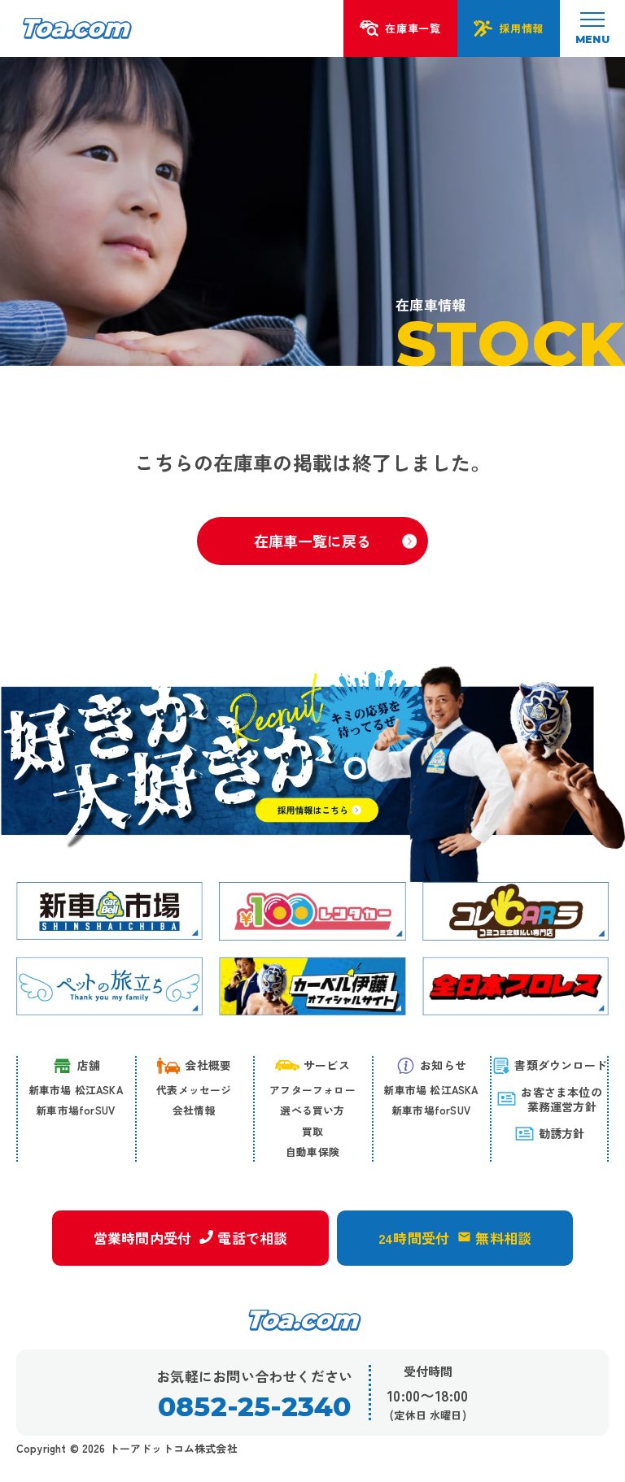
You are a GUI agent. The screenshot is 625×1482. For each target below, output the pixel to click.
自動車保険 (312, 1151)
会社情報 (194, 1110)
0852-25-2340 (254, 1406)
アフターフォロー (312, 1089)
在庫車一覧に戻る (312, 540)
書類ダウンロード (560, 1065)
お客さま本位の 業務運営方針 (561, 1099)
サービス (327, 1065)
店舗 (88, 1065)
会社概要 (208, 1065)
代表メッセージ (193, 1089)
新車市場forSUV (75, 1110)
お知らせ (443, 1065)
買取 (312, 1131)
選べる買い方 (312, 1110)
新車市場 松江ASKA (75, 1089)
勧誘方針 (562, 1133)
